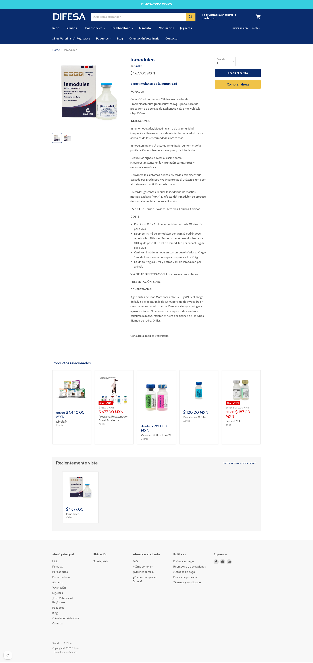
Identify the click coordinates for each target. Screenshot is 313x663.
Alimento (145, 28)
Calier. (138, 66)
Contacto (171, 38)
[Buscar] (190, 17)
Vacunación (166, 28)
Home (56, 50)
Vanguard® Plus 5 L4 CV (156, 435)
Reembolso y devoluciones (189, 566)
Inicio (55, 28)
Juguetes (186, 28)
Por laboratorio (121, 28)
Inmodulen (73, 514)
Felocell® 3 (233, 421)
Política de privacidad (186, 577)
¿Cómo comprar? (143, 566)
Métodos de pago (184, 572)
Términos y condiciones (187, 582)
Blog (120, 38)
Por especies (94, 28)
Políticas (68, 643)
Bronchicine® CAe (194, 417)
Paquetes (102, 38)
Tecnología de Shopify (65, 652)
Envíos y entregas (183, 561)
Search (56, 643)
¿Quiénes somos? (143, 572)
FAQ (135, 561)
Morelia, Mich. (100, 561)
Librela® (61, 421)
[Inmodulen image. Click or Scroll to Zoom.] (88, 93)
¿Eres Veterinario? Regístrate (71, 38)
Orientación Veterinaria (144, 38)
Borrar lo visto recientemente (239, 463)
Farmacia (72, 28)
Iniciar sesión (240, 28)
